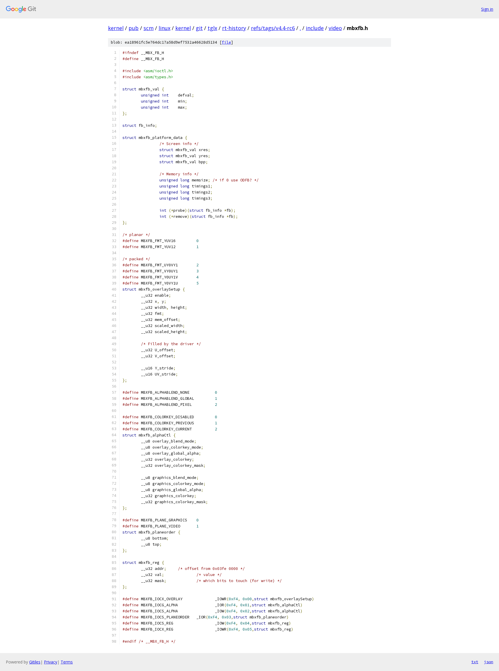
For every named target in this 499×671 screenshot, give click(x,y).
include (315, 28)
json (488, 661)
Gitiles (34, 662)
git (199, 28)
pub (134, 28)
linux (164, 28)
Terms (67, 662)
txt (474, 661)
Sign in (487, 9)
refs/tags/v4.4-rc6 (273, 28)
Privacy (50, 662)
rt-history (234, 28)
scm (149, 28)
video (335, 28)
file (226, 42)
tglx (212, 28)
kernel (116, 28)
